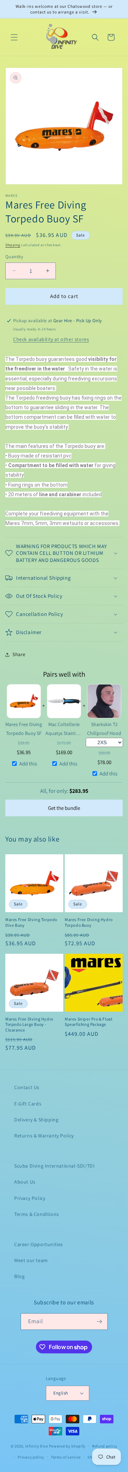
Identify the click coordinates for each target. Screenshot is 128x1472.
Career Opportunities (38, 1244)
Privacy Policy (29, 1198)
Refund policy (104, 1446)
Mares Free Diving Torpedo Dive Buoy (31, 922)
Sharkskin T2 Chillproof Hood (104, 728)
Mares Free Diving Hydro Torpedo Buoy (89, 922)
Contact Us (26, 1087)
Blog (19, 1276)
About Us (25, 1182)
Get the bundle (64, 808)
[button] (14, 37)
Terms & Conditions (36, 1214)
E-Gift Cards (27, 1103)
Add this (28, 763)
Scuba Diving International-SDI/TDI (54, 1166)
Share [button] (19, 654)
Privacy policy (31, 1457)
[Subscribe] (99, 1321)
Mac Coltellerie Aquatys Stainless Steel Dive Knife (64, 729)
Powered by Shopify (67, 1446)
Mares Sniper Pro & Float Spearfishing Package (88, 1021)
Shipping (12, 245)
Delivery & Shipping (36, 1119)
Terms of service (66, 1457)
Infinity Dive (36, 1446)
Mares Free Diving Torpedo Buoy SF (23, 728)
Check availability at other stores (51, 339)
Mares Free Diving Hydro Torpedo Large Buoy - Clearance (29, 1024)
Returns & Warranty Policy (44, 1135)
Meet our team (31, 1260)
